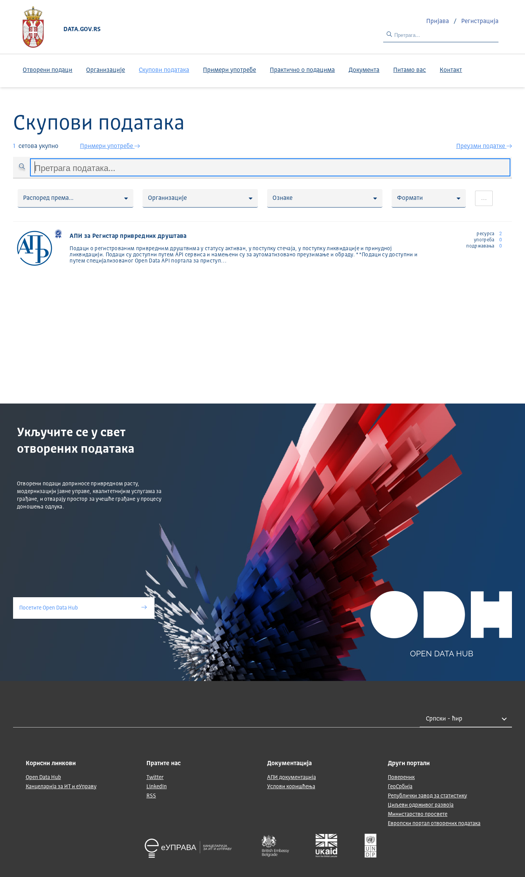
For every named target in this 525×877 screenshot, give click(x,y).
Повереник (401, 777)
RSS (151, 796)
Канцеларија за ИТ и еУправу (61, 786)
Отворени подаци (47, 70)
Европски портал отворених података (434, 823)
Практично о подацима (302, 70)
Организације (105, 70)
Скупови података (164, 70)
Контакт (451, 70)
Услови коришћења (291, 786)
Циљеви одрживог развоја (421, 805)
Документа (364, 70)
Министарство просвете (417, 814)
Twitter (155, 777)
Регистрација (479, 21)
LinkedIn (156, 786)
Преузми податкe (481, 146)
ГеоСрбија (400, 786)
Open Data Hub (43, 777)
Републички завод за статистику (427, 796)
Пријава (438, 21)
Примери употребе (229, 70)
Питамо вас (409, 70)
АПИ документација (291, 777)
